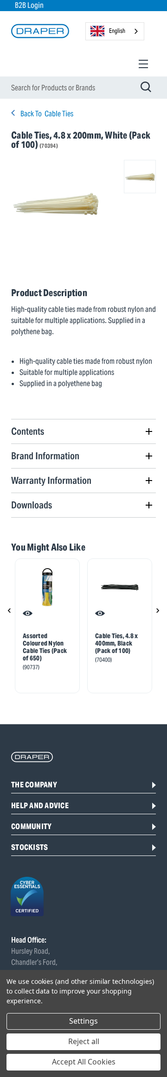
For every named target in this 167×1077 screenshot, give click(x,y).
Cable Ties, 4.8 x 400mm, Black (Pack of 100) (116, 643)
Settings (83, 1021)
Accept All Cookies (84, 1062)
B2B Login (29, 5)
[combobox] (114, 31)
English (117, 31)
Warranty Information (51, 480)
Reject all (83, 1041)
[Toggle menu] (143, 63)
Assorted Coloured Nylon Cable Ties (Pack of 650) (45, 647)
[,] (47, 587)
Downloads (31, 505)
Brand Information (45, 456)
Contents (27, 431)
